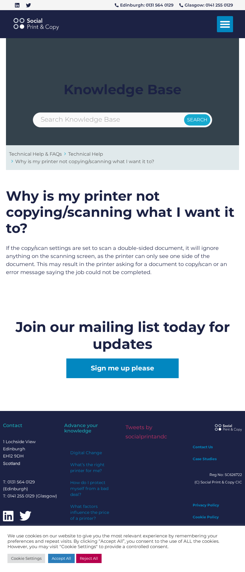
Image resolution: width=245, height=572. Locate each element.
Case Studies (205, 459)
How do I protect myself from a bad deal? (89, 488)
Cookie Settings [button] (26, 558)
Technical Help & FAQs (35, 154)
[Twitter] (28, 5)
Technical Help (85, 154)
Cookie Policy (206, 517)
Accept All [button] (61, 558)
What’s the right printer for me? (87, 467)
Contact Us (203, 447)
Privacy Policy (206, 505)
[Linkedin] (17, 5)
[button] (225, 24)
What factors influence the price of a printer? (89, 512)
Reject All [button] (89, 558)
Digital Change (86, 452)
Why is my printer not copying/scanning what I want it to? (84, 161)
